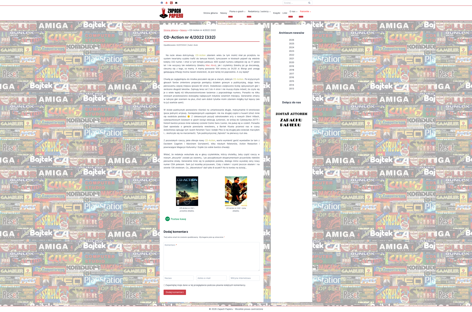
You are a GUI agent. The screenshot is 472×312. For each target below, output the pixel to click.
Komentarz (171, 245)
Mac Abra (211, 65)
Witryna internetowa (241, 278)
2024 (291, 47)
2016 (291, 77)
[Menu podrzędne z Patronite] (301, 17)
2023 (291, 51)
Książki (276, 13)
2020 (291, 62)
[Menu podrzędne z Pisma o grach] (230, 17)
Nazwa (168, 278)
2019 (291, 66)
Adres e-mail (204, 278)
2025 (291, 43)
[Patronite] (166, 3)
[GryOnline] (171, 3)
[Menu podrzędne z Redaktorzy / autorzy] (249, 17)
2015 (291, 81)
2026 (291, 40)
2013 (291, 88)
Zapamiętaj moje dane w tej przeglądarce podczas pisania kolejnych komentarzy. (206, 285)
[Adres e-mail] (176, 3)
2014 (291, 85)
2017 (291, 73)
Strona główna (210, 13)
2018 (291, 70)
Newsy (223, 13)
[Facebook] (162, 3)
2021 (291, 58)
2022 (291, 55)
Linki (285, 13)
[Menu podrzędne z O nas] (290, 17)
